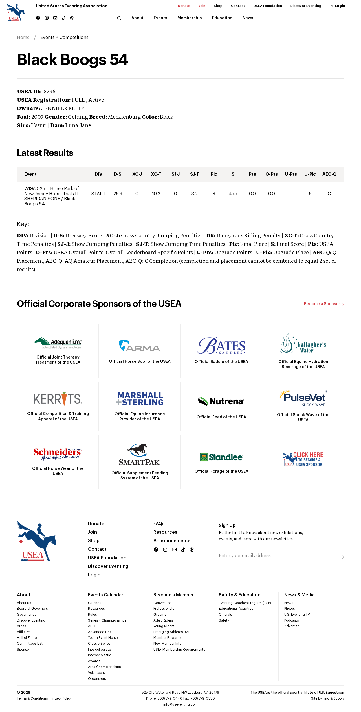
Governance (26, 614)
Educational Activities (236, 608)
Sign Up (227, 525)
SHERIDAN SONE (42, 199)
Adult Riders (163, 620)
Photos (289, 608)
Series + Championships (107, 620)
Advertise (291, 626)
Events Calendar (105, 595)
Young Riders (163, 626)
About (23, 595)
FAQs (159, 524)
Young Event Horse (103, 637)
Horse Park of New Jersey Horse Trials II (51, 191)
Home (23, 37)
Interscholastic (99, 655)
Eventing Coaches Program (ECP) (245, 603)
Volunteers (96, 672)
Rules (92, 614)
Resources (165, 532)
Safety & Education (240, 595)
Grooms (159, 614)
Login (340, 6)
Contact (238, 6)
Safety (224, 620)
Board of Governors (32, 608)
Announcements (172, 541)
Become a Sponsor (322, 304)
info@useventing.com (180, 704)
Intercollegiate (99, 649)
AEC (91, 626)
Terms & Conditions (32, 698)
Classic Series (99, 643)
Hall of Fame (27, 637)
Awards (94, 661)
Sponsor (23, 649)
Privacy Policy (61, 698)
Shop (218, 6)
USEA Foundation (268, 6)
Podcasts (291, 620)
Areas (21, 626)
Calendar (95, 603)
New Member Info (167, 643)
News (288, 603)
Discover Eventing (305, 6)
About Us (24, 603)
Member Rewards (167, 637)
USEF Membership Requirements (179, 649)
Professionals (163, 608)
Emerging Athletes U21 (171, 632)
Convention (162, 603)
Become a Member (173, 595)
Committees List (30, 643)
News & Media (299, 595)
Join (202, 6)
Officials (225, 614)
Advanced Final (100, 632)
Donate (184, 6)
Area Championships (104, 666)
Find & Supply (333, 698)
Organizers (97, 678)
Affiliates (23, 632)
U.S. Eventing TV (297, 614)
